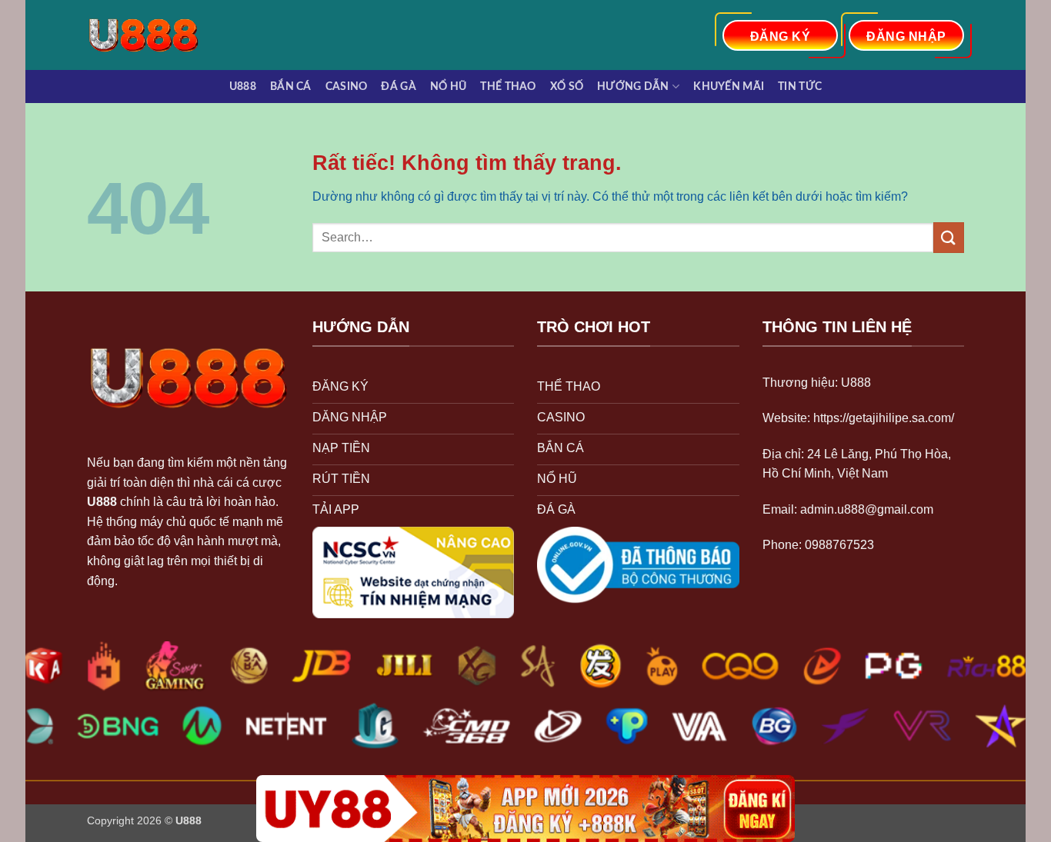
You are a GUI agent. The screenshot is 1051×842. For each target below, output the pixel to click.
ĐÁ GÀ (398, 86)
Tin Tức (800, 86)
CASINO (346, 86)
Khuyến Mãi (728, 86)
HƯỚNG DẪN (633, 86)
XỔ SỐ (566, 86)
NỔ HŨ (448, 86)
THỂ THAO (508, 86)
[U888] (151, 35)
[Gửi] (948, 237)
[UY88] (525, 808)
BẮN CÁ (291, 86)
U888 (242, 86)
